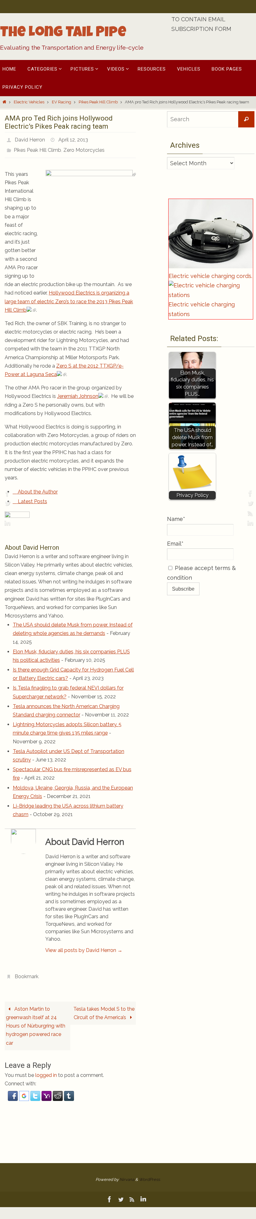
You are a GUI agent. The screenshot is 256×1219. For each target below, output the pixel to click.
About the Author (37, 488)
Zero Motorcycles (84, 148)
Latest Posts (32, 498)
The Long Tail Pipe (63, 33)
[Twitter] (7, 503)
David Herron (30, 139)
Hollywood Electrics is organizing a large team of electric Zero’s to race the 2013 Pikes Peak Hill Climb (69, 297)
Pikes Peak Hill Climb (98, 102)
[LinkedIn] (7, 523)
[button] (13, 1094)
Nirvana (127, 1174)
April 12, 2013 (73, 139)
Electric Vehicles (29, 102)
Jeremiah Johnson (77, 393)
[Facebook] (7, 493)
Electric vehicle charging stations (202, 309)
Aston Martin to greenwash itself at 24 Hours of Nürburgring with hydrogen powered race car (35, 1021)
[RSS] (7, 513)
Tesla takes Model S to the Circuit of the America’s (104, 1008)
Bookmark (26, 972)
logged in (46, 1070)
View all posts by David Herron (83, 947)
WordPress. (149, 1174)
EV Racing (61, 102)
